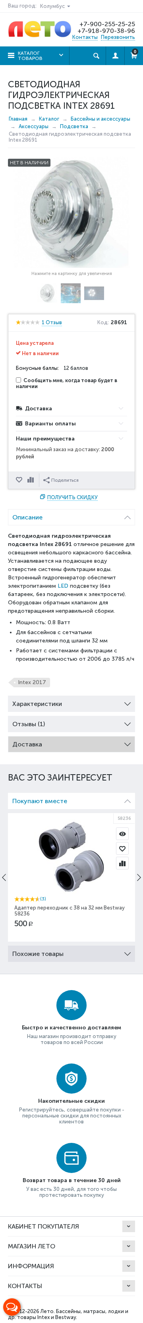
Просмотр (122, 833)
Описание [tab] (27, 517)
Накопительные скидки (71, 1101)
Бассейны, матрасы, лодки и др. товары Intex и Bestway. (68, 1314)
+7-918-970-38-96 (106, 31)
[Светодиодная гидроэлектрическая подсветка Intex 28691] (71, 212)
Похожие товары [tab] (38, 954)
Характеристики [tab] (37, 704)
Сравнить (31, 480)
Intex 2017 (32, 682)
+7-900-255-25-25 (107, 24)
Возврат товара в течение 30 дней (72, 1180)
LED (63, 586)
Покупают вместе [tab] (39, 801)
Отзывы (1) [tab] (28, 724)
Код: (103, 322)
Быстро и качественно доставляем (71, 1027)
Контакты (85, 37)
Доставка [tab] (27, 744)
